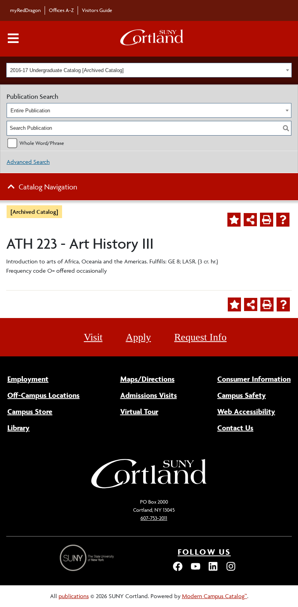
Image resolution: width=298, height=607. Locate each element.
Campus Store (29, 411)
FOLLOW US (204, 552)
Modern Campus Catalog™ (214, 596)
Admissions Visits (148, 395)
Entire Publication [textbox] (30, 110)
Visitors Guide (97, 10)
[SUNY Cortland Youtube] (195, 570)
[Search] (286, 128)
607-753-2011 (153, 518)
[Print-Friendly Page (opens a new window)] (266, 220)
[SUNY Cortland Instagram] (231, 570)
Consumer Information (254, 378)
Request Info (200, 337)
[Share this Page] (250, 219)
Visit (93, 337)
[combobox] (149, 70)
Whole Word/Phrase (41, 143)
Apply (138, 337)
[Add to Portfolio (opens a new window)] (234, 220)
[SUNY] (88, 558)
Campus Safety (241, 395)
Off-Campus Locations (43, 395)
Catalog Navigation (48, 186)
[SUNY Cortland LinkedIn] (213, 570)
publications (74, 596)
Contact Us (235, 427)
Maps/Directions (147, 378)
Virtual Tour (139, 411)
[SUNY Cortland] (149, 487)
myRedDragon (25, 10)
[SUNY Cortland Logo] (152, 39)
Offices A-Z (61, 10)
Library (18, 427)
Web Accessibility (246, 411)
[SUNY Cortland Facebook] (178, 570)
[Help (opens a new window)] (282, 220)
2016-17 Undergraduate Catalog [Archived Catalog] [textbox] (67, 70)
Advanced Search (28, 161)
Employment (28, 378)
